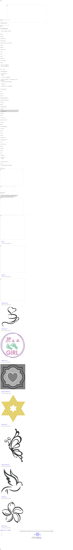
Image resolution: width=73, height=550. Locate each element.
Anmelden (37, 532)
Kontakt (37, 535)
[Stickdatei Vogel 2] (12, 494)
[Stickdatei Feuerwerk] (12, 300)
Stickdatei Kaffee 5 (4, 328)
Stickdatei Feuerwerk (4, 303)
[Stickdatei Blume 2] (12, 523)
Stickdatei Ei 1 (3, 274)
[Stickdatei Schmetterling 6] (12, 462)
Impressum (37, 533)
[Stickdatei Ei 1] (12, 272)
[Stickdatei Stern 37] (12, 421)
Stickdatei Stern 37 (4, 424)
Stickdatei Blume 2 (4, 526)
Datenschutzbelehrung (37, 534)
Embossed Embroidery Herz (5, 391)
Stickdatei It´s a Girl (4, 360)
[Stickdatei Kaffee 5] (9, 326)
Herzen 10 (2, 241)
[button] (0, 549)
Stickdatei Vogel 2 (4, 496)
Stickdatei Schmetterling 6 (5, 464)
